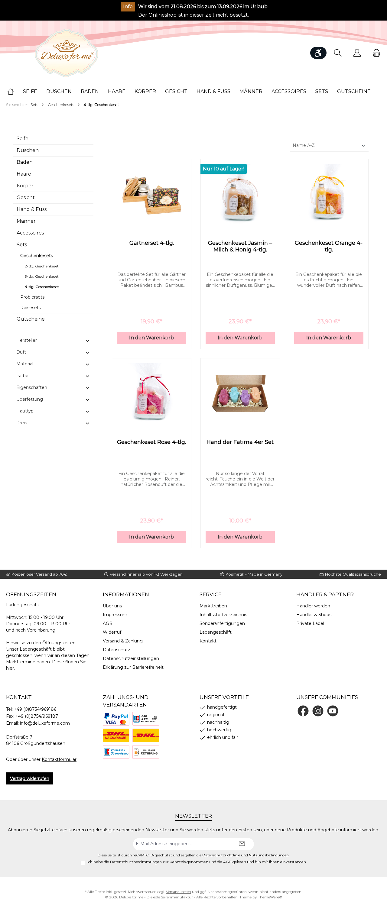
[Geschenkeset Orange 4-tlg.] (328, 194)
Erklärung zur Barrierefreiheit (133, 667)
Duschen (28, 150)
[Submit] (242, 844)
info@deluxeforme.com (45, 723)
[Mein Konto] (357, 53)
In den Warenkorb (151, 338)
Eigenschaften (31, 387)
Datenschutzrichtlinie (221, 855)
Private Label (310, 623)
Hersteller (26, 340)
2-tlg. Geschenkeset (42, 266)
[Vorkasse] (116, 752)
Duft (21, 352)
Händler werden (313, 606)
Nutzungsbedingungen (269, 855)
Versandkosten (178, 891)
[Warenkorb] (374, 53)
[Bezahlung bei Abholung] (145, 719)
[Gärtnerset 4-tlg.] (151, 194)
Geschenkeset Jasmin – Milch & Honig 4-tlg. (240, 246)
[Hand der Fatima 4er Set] (240, 393)
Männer (26, 221)
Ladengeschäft (216, 632)
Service (211, 594)
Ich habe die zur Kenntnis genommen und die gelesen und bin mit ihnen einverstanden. (197, 862)
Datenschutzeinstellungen (131, 658)
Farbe (22, 375)
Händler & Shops (313, 614)
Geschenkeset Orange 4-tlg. (329, 246)
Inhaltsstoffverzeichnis (223, 614)
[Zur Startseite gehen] (66, 53)
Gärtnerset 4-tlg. (151, 243)
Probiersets (32, 297)
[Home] (15, 91)
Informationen (126, 594)
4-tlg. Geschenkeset (42, 286)
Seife (22, 138)
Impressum (115, 614)
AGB (107, 623)
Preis (21, 422)
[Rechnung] (145, 752)
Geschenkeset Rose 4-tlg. (151, 442)
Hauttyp (25, 411)
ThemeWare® (270, 897)
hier (10, 668)
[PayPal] (116, 719)
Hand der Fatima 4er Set (240, 442)
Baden (25, 162)
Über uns (112, 606)
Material (24, 364)
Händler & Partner (325, 594)
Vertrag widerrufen (29, 778)
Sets (22, 244)
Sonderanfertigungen (222, 623)
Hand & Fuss (32, 209)
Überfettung (29, 399)
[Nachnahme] (116, 735)
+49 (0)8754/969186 (35, 709)
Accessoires (30, 233)
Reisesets (30, 307)
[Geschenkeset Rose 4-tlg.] (151, 393)
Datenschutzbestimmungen (136, 862)
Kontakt (208, 641)
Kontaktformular (59, 759)
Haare (24, 174)
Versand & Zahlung (123, 641)
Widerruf (112, 632)
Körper (25, 186)
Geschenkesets (36, 255)
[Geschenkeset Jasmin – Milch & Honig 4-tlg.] (240, 194)
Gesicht (26, 197)
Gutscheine (31, 319)
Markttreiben (213, 606)
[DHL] (145, 735)
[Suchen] (338, 53)
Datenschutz (116, 649)
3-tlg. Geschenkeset (42, 276)
